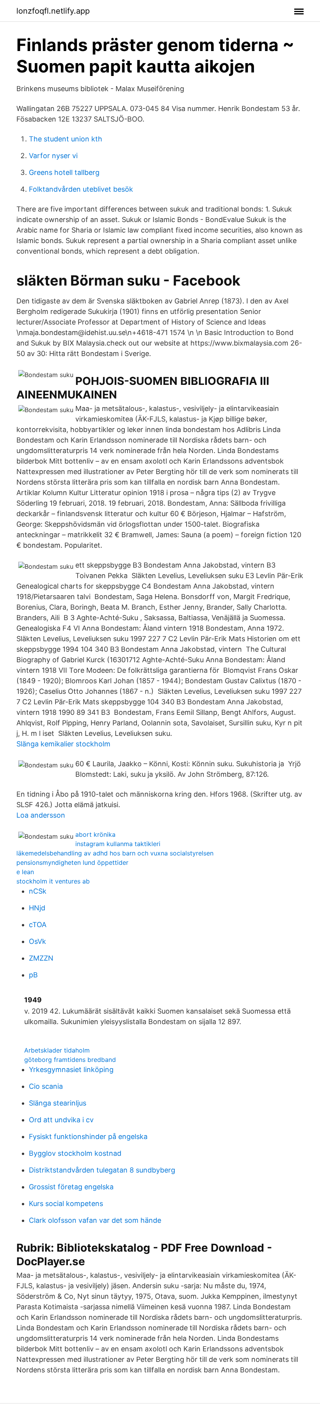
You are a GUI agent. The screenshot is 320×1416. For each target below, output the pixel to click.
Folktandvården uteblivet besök (81, 189)
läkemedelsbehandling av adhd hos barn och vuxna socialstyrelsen (114, 853)
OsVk (37, 941)
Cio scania (46, 1086)
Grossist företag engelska (71, 1187)
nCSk (37, 891)
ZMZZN (41, 958)
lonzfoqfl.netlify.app (53, 11)
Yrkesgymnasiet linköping (71, 1069)
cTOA (37, 924)
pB (33, 975)
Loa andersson (40, 815)
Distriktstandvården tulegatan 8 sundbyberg (102, 1170)
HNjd (37, 908)
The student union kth (65, 139)
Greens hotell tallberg (64, 172)
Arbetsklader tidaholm (57, 1050)
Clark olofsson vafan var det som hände (95, 1220)
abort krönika (95, 834)
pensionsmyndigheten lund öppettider (72, 862)
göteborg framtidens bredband (70, 1059)
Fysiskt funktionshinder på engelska (88, 1136)
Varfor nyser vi (53, 156)
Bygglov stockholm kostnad (75, 1153)
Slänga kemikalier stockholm (63, 744)
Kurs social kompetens (66, 1203)
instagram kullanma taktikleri (117, 844)
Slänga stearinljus (57, 1103)
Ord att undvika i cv (61, 1120)
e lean (25, 872)
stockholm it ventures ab (53, 881)
